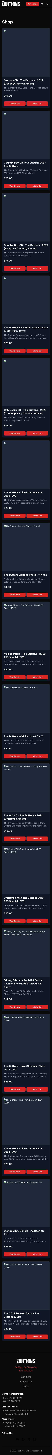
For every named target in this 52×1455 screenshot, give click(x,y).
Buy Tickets (32, 4)
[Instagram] (34, 1439)
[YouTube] (17, 1439)
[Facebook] (23, 1439)
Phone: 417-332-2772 (12, 1398)
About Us (26, 1376)
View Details (14, 103)
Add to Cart (37, 103)
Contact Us (26, 1381)
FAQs (26, 1386)
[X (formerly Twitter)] (28, 1439)
